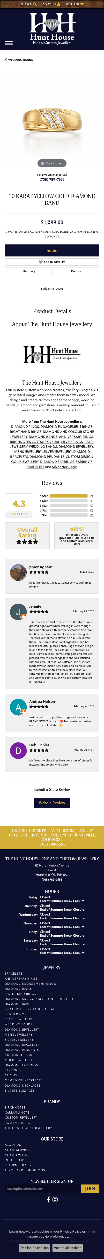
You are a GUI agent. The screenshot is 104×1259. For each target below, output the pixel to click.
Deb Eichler (39, 745)
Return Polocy (18, 1165)
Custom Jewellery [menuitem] (21, 1117)
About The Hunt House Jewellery (52, 324)
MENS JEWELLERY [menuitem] (18, 1034)
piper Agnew (40, 566)
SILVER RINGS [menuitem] (15, 1014)
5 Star (44, 496)
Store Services (18, 1149)
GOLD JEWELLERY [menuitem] (19, 1060)
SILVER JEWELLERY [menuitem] (19, 1039)
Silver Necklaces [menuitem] (20, 1090)
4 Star (44, 501)
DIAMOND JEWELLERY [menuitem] (22, 1029)
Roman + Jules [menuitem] (17, 1122)
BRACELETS (36, 466)
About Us (13, 1144)
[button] (28, 4)
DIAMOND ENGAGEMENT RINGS (66, 426)
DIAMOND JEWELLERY (76, 446)
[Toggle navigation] (8, 45)
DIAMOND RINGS (25, 426)
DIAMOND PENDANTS (47, 456)
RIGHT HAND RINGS (25, 431)
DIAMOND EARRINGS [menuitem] (21, 1065)
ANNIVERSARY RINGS (76, 436)
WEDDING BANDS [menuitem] (19, 1024)
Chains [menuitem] (11, 1075)
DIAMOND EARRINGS (57, 461)
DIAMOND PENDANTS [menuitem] (22, 1049)
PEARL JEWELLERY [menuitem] (19, 1019)
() (91, 496)
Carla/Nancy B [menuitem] (17, 1112)
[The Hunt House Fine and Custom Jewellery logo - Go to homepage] (52, 27)
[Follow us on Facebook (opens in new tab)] (48, 1200)
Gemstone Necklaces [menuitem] (24, 1080)
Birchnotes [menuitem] (15, 1107)
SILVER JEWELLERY (57, 451)
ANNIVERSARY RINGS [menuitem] (21, 978)
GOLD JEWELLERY (25, 461)
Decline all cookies (34, 1248)
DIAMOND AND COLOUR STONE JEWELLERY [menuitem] (39, 998)
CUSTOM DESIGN (79, 456)
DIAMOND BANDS (43, 436)
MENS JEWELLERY (28, 451)
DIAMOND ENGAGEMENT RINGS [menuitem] (30, 983)
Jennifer (36, 606)
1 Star (44, 515)
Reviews (52, 483)
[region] (52, 122)
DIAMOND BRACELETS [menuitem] (22, 1044)
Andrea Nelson (42, 701)
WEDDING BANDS (20, 59)
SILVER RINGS (72, 441)
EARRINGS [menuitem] (13, 1070)
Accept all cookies (67, 1248)
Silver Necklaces (64, 466)
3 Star (44, 505)
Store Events (16, 1154)
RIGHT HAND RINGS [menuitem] (20, 993)
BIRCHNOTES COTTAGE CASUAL (35, 441)
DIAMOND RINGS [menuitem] (18, 988)
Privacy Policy (70, 1231)
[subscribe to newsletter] (90, 1188)
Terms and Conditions (25, 1170)
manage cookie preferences (46, 1236)
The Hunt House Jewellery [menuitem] (28, 1127)
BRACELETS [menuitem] (13, 973)
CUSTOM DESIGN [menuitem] (19, 1055)
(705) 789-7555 (52, 179)
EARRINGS (84, 461)
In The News (15, 1160)
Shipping (28, 271)
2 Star (44, 510)
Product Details (52, 311)
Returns (76, 271)
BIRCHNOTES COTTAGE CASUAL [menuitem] (30, 1009)
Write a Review (52, 802)
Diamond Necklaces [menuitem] (22, 1085)
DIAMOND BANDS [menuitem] (19, 1004)
